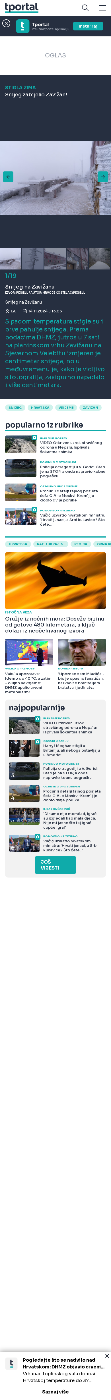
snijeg (15, 408)
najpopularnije (37, 708)
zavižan (90, 408)
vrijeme (66, 408)
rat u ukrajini (51, 544)
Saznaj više (55, 1392)
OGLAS (55, 55)
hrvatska (40, 408)
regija (80, 544)
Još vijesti (50, 865)
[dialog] (55, 1376)
